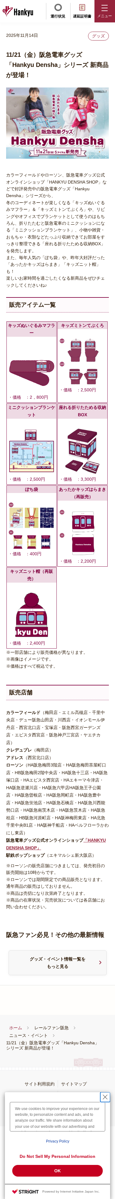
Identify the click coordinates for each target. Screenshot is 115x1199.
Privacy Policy (57, 1141)
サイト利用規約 (40, 1083)
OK (57, 1170)
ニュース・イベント (28, 1035)
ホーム (15, 1027)
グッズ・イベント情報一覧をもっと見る (58, 962)
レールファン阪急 (51, 1027)
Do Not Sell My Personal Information (57, 1156)
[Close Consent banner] (105, 1097)
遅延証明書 (82, 16)
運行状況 (58, 16)
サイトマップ (74, 1083)
